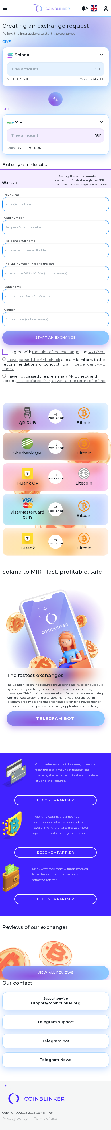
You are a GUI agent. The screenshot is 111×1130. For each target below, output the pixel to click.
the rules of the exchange (55, 351)
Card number (14, 218)
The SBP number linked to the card (29, 264)
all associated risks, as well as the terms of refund (61, 380)
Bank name (12, 287)
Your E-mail (12, 195)
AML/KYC (96, 351)
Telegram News (55, 1059)
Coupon (10, 310)
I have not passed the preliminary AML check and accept (54, 378)
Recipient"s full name (19, 241)
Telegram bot (55, 718)
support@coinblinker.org (55, 1003)
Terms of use (45, 1118)
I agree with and (57, 351)
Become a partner (55, 800)
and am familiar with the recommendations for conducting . (53, 364)
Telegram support (55, 1021)
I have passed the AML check (33, 359)
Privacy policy (15, 1118)
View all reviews (55, 973)
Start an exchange (55, 337)
